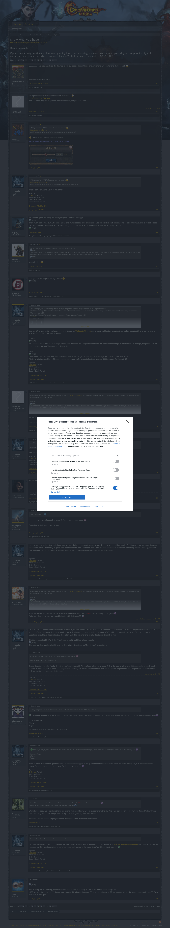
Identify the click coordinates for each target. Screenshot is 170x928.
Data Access (85, 506)
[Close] (128, 422)
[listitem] (85, 456)
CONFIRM (67, 497)
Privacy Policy (99, 506)
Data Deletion (71, 506)
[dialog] (85, 464)
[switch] (116, 461)
